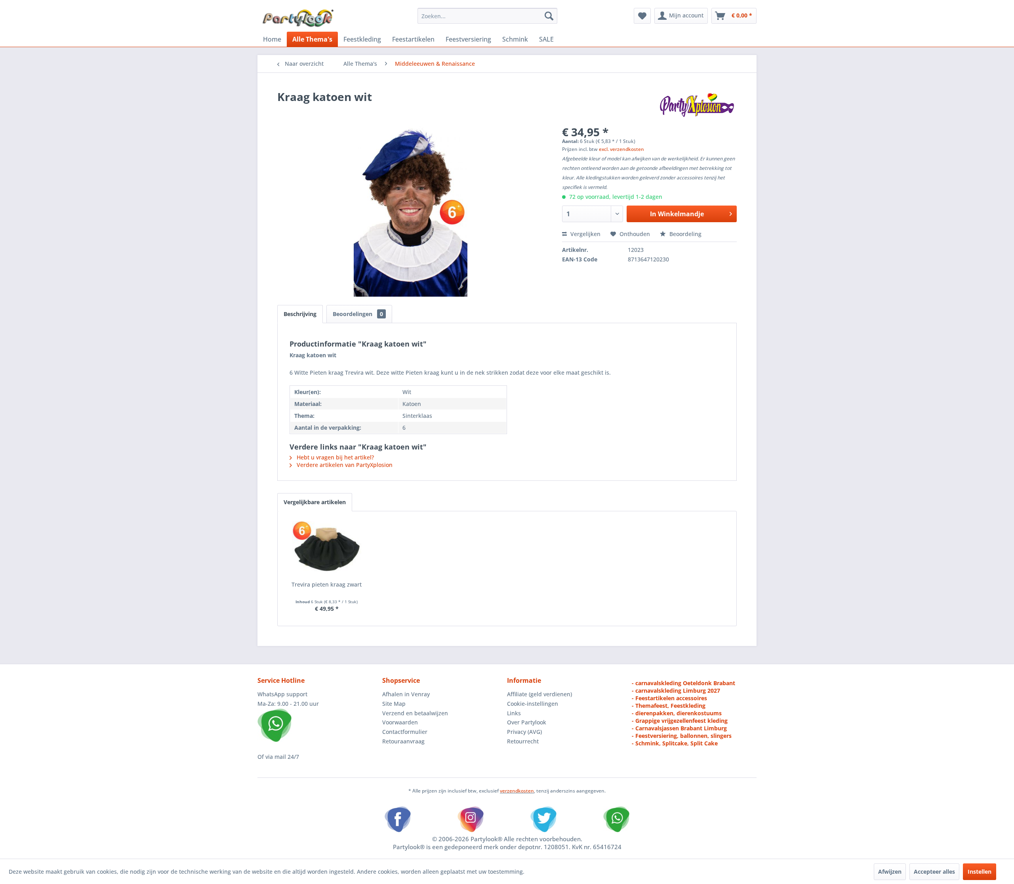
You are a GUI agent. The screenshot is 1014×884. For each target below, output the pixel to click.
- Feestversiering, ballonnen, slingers (682, 735)
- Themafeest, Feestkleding (668, 705)
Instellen (979, 871)
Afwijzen (890, 871)
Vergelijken (584, 234)
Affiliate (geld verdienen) (539, 694)
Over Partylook (526, 722)
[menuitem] (487, 16)
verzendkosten (517, 790)
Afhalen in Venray (406, 694)
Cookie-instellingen (532, 703)
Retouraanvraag (403, 741)
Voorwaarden (400, 722)
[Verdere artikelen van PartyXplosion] (696, 104)
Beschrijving (300, 314)
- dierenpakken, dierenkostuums (677, 713)
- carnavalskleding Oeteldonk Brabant (683, 683)
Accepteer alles (934, 871)
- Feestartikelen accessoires (669, 698)
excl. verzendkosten (621, 149)
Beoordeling (684, 234)
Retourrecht (523, 741)
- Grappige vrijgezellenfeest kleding (680, 720)
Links (514, 713)
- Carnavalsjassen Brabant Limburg (679, 728)
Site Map (394, 703)
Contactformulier (404, 731)
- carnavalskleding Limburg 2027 (676, 690)
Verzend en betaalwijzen (415, 713)
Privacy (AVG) (524, 731)
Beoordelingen (358, 314)
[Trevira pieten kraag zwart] (327, 549)
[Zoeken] (549, 16)
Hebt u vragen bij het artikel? (334, 457)
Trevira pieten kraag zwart (327, 584)
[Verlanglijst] (642, 16)
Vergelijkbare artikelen (315, 502)
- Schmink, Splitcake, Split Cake (675, 743)
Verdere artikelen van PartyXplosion (344, 465)
